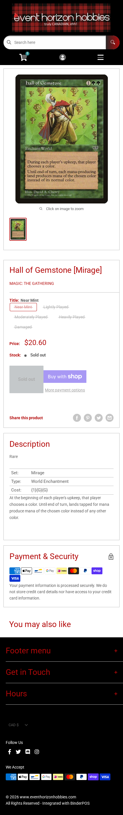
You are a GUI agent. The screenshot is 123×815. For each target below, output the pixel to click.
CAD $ (14, 725)
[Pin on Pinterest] (88, 418)
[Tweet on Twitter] (99, 418)
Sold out (26, 379)
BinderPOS (80, 803)
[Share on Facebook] (77, 418)
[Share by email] (110, 418)
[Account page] (62, 58)
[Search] (113, 42)
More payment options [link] (65, 390)
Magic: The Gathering (31, 283)
